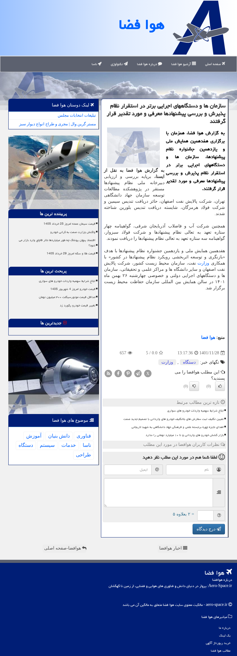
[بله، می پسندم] (220, 386)
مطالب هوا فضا (221, 650)
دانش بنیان (59, 435)
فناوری (84, 435)
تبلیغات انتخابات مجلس (77, 115)
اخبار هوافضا (171, 548)
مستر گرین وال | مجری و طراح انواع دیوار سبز (57, 124)
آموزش (33, 435)
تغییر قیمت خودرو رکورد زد (77, 305)
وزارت (203, 263)
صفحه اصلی (213, 64)
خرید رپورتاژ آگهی (218, 643)
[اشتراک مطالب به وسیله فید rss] (108, 373)
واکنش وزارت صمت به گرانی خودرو (72, 232)
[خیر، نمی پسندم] (194, 386)
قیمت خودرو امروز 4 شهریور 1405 (72, 289)
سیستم (47, 445)
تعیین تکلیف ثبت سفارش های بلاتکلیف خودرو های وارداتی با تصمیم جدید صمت (173, 419)
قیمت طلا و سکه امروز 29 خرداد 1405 (71, 253)
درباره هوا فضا (147, 64)
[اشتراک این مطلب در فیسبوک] (118, 373)
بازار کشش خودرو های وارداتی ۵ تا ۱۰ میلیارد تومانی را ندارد (185, 435)
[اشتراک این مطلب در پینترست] (128, 373)
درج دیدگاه (207, 529)
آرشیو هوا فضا (181, 64)
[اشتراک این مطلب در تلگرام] (138, 373)
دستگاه (189, 362)
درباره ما (225, 627)
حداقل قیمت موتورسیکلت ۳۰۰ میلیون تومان (67, 297)
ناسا (95, 64)
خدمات (68, 445)
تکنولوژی (117, 64)
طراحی (83, 454)
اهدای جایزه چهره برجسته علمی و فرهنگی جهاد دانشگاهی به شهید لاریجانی (177, 427)
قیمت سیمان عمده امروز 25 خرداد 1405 (69, 224)
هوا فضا (141, 24)
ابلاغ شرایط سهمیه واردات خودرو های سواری (195, 411)
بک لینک (225, 635)
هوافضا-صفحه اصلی (63, 548)
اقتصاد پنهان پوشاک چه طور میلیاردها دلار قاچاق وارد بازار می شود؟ (57, 242)
